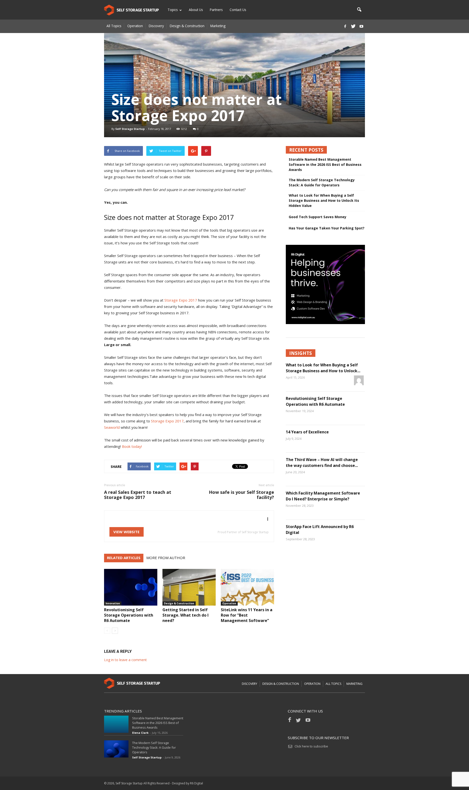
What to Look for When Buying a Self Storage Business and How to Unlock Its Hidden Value (324, 200)
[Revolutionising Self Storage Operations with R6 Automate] (130, 587)
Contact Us (238, 9)
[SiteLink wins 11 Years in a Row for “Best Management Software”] (247, 587)
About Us (196, 9)
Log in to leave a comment (125, 659)
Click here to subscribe (311, 746)
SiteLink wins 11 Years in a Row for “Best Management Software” (246, 615)
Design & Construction (187, 25)
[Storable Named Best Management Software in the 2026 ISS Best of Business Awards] (116, 724)
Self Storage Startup (130, 129)
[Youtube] (361, 26)
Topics (173, 9)
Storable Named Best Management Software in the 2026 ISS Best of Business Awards (325, 164)
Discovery (156, 25)
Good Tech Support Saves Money (317, 216)
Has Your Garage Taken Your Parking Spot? (326, 228)
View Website (126, 531)
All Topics (114, 25)
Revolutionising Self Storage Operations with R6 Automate (128, 615)
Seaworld (112, 427)
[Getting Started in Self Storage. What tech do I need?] (189, 587)
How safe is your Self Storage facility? (241, 495)
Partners (216, 9)
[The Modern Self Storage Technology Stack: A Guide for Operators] (116, 748)
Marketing (217, 25)
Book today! (132, 446)
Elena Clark (140, 732)
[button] (359, 10)
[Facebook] (345, 26)
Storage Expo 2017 (180, 300)
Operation (135, 25)
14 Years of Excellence (307, 432)
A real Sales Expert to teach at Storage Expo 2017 (137, 495)
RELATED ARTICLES (123, 557)
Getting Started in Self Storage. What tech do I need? (185, 615)
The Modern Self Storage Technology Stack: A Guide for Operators (322, 182)
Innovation (113, 603)
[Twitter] (353, 26)
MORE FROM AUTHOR (165, 557)
